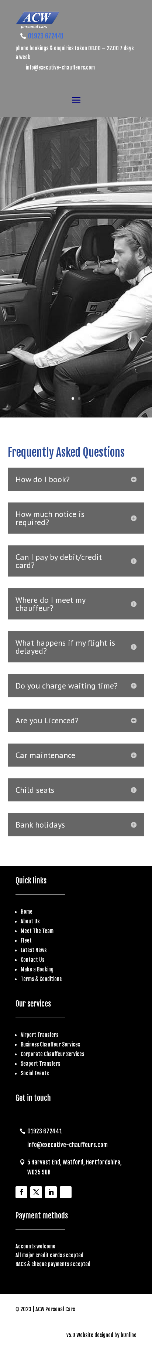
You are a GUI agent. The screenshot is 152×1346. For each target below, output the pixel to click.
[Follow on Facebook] (21, 1192)
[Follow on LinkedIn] (51, 1192)
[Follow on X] (36, 1192)
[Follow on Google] (66, 1192)
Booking (45, 969)
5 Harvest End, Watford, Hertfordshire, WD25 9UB (74, 1167)
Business (30, 1044)
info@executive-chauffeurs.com (60, 67)
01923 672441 (45, 36)
